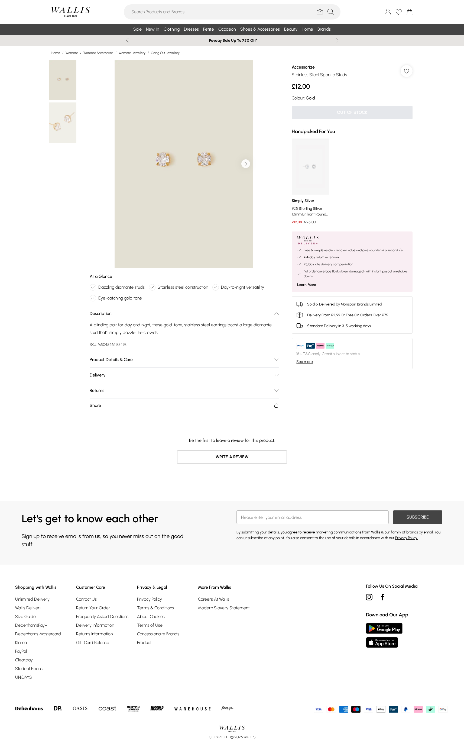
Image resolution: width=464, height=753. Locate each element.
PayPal (21, 651)
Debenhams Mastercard (38, 633)
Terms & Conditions (155, 607)
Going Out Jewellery (165, 53)
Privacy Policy (149, 599)
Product (144, 642)
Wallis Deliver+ (28, 607)
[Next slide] (337, 40)
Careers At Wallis (213, 599)
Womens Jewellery (132, 53)
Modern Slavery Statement (223, 607)
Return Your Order (93, 607)
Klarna (21, 642)
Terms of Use (150, 625)
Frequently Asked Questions (102, 616)
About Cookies (151, 616)
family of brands (404, 532)
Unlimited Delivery (32, 599)
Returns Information (94, 633)
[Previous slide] (127, 40)
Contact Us (86, 599)
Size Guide (25, 616)
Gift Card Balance (92, 642)
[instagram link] (369, 597)
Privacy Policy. (406, 538)
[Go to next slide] (245, 163)
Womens (72, 53)
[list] (184, 164)
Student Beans (29, 668)
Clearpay (24, 659)
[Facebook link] (382, 597)
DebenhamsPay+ (31, 625)
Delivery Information (95, 625)
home (55, 53)
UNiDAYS (23, 677)
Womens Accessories (98, 53)
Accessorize (303, 67)
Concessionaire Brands (158, 633)
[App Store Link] (384, 635)
